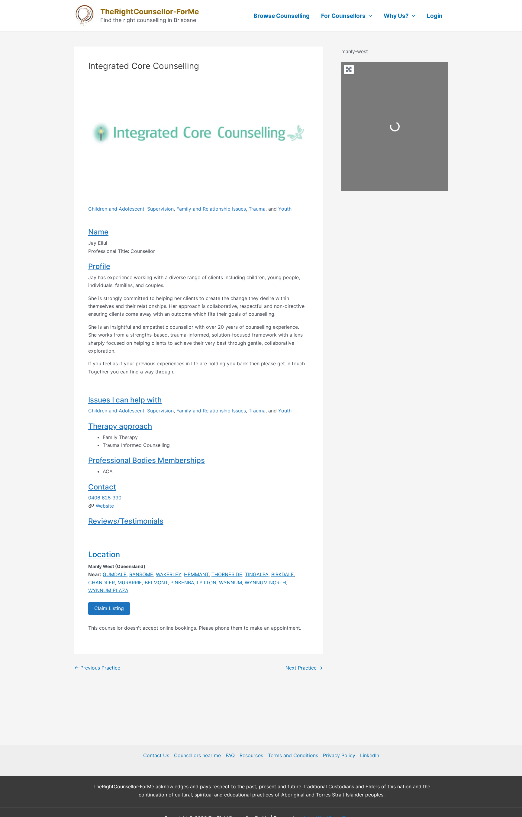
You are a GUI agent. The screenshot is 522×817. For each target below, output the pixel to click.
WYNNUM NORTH (265, 583)
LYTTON (206, 583)
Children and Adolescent (116, 209)
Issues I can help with (125, 400)
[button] (104, 143)
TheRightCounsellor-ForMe (149, 11)
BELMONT (156, 583)
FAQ (230, 755)
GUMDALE (115, 574)
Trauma (257, 209)
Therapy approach (120, 426)
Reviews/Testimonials (125, 521)
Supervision (160, 209)
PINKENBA (182, 583)
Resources (251, 755)
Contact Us (156, 755)
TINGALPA (257, 574)
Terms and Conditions (293, 755)
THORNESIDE (226, 574)
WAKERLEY (168, 574)
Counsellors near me (197, 755)
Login (435, 15)
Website (105, 506)
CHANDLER (101, 583)
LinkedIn (369, 755)
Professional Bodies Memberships (146, 460)
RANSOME (141, 574)
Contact (102, 487)
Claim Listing (109, 608)
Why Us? (396, 15)
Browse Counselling (281, 15)
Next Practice (304, 667)
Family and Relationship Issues (211, 209)
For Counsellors (343, 15)
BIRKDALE (282, 574)
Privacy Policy (339, 755)
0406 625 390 (104, 498)
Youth (285, 209)
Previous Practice (97, 667)
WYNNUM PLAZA (108, 590)
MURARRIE (130, 583)
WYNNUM (230, 583)
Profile (99, 266)
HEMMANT (196, 574)
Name (98, 232)
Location (104, 554)
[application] (369, 16)
